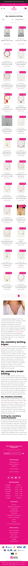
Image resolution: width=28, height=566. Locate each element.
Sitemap (14, 521)
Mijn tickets (14, 534)
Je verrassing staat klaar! (14, 524)
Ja (10, 564)
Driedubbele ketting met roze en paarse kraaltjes (7, 86)
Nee (14, 564)
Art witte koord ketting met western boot (7, 198)
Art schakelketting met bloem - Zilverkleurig (21, 131)
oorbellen (21, 402)
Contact (14, 519)
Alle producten (14, 541)
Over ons (14, 504)
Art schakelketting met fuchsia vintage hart (7, 176)
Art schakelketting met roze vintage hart (21, 198)
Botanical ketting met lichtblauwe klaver (21, 86)
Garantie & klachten (14, 517)
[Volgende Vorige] (24, 296)
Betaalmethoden (14, 511)
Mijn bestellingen (14, 532)
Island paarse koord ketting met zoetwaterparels (21, 176)
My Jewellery (21, 331)
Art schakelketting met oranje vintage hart (7, 220)
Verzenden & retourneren (14, 515)
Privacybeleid (14, 508)
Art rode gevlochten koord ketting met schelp (21, 287)
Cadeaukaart (14, 513)
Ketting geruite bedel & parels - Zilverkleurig (7, 153)
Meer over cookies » (21, 564)
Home (4, 12)
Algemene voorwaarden (14, 506)
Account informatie (14, 530)
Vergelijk (14, 539)
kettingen (5, 346)
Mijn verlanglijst (14, 537)
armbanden (10, 402)
